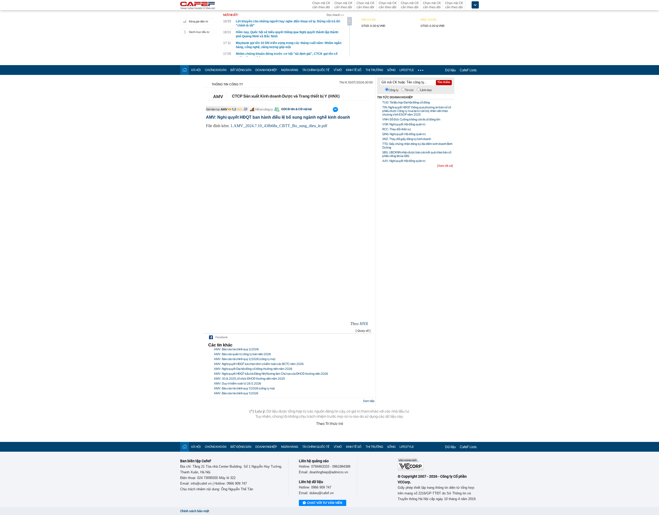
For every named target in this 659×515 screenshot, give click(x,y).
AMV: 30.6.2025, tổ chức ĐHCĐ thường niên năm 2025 (249, 378)
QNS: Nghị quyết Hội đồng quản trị (404, 134)
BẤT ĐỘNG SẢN (240, 70)
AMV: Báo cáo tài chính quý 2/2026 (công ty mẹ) (244, 359)
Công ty (393, 90)
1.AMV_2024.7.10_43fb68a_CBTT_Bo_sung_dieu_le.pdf (278, 126)
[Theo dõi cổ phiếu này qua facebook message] (335, 110)
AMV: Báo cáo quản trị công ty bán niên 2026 (242, 354)
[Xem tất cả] (445, 166)
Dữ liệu (450, 70)
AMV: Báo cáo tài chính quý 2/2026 (236, 349)
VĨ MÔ (338, 70)
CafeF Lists (468, 70)
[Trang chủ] (184, 70)
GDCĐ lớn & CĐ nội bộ (296, 109)
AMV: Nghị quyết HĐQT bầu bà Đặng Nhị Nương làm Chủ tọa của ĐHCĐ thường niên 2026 (271, 374)
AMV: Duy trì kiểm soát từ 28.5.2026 (237, 383)
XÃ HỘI (196, 70)
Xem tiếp (369, 401)
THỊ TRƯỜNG (374, 70)
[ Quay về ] (363, 331)
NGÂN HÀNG (289, 70)
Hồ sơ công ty (264, 109)
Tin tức (409, 90)
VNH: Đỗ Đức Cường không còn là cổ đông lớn (411, 119)
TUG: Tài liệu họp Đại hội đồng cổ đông (406, 102)
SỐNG (391, 70)
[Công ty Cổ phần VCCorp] (410, 470)
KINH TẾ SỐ (353, 70)
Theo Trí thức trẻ (329, 423)
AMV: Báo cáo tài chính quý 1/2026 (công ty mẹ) (244, 388)
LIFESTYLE (407, 70)
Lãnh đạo (426, 90)
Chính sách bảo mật (194, 511)
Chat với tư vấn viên (324, 503)
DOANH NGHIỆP (266, 70)
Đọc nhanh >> (335, 15)
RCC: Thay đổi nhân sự (396, 129)
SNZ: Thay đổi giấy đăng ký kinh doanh (406, 139)
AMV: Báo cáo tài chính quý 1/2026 (236, 393)
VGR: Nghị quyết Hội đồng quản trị (403, 124)
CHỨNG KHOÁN (215, 70)
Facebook (221, 337)
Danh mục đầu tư (199, 32)
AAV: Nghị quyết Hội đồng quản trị (403, 161)
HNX (364, 323)
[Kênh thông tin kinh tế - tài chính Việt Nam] (197, 6)
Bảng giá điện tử (198, 21)
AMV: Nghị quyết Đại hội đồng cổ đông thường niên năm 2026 (253, 369)
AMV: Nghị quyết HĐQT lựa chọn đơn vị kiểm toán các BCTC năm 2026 (259, 364)
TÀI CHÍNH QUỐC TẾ (316, 70)
